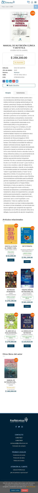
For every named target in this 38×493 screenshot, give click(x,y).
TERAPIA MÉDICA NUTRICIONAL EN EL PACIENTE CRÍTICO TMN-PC (27, 290)
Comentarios (20, 93)
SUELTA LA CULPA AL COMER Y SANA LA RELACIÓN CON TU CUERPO (11, 247)
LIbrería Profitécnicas (19, 470)
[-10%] (27, 235)
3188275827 (19, 438)
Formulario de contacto (19, 446)
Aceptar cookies (15, 490)
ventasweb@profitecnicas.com (19, 443)
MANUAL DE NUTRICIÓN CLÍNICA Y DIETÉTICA (10, 381)
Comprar (10, 260)
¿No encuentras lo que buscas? (19, 472)
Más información (31, 487)
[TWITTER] (19, 426)
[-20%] (10, 234)
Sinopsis (8, 93)
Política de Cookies (19, 460)
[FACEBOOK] (16, 426)
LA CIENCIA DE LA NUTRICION (27, 332)
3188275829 (19, 440)
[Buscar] (36, 7)
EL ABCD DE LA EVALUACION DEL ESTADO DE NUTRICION (11, 332)
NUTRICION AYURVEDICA (11, 290)
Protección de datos (19, 458)
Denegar (24, 490)
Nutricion (16, 72)
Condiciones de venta (19, 455)
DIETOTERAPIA (27, 246)
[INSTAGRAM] (22, 426)
